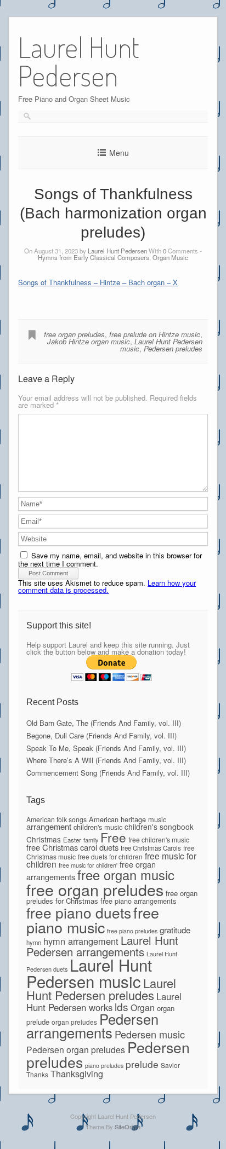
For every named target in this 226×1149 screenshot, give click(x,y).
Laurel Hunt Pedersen (117, 250)
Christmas (43, 839)
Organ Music (170, 257)
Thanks (37, 1074)
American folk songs (56, 819)
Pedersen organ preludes (75, 1049)
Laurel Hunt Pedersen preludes (101, 988)
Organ (143, 1007)
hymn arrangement (80, 941)
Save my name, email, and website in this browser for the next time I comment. (110, 559)
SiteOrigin (127, 1126)
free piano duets (78, 912)
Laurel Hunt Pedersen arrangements (102, 945)
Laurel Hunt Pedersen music (89, 972)
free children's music (158, 839)
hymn (33, 942)
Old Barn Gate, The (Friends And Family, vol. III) (103, 723)
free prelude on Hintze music (154, 334)
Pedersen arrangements (92, 1026)
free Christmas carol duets (72, 847)
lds (121, 1006)
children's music (98, 827)
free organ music (125, 874)
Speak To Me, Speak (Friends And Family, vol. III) (106, 748)
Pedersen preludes (173, 348)
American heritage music (127, 819)
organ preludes (74, 1021)
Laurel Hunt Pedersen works (104, 1002)
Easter (72, 839)
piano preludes (104, 1065)
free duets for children (110, 856)
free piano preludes (132, 931)
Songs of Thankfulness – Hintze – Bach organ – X (98, 282)
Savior (170, 1065)
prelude (142, 1064)
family (90, 839)
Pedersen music (150, 1034)
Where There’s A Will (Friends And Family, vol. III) (106, 760)
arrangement (48, 826)
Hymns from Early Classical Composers (93, 257)
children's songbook (159, 826)
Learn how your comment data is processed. (107, 586)
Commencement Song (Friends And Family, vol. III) (108, 772)
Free (113, 837)
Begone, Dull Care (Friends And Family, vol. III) (101, 735)
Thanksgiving (76, 1073)
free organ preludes (74, 334)
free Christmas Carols (151, 848)
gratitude (175, 930)
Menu (119, 152)
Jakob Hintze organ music (88, 341)
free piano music (92, 920)
